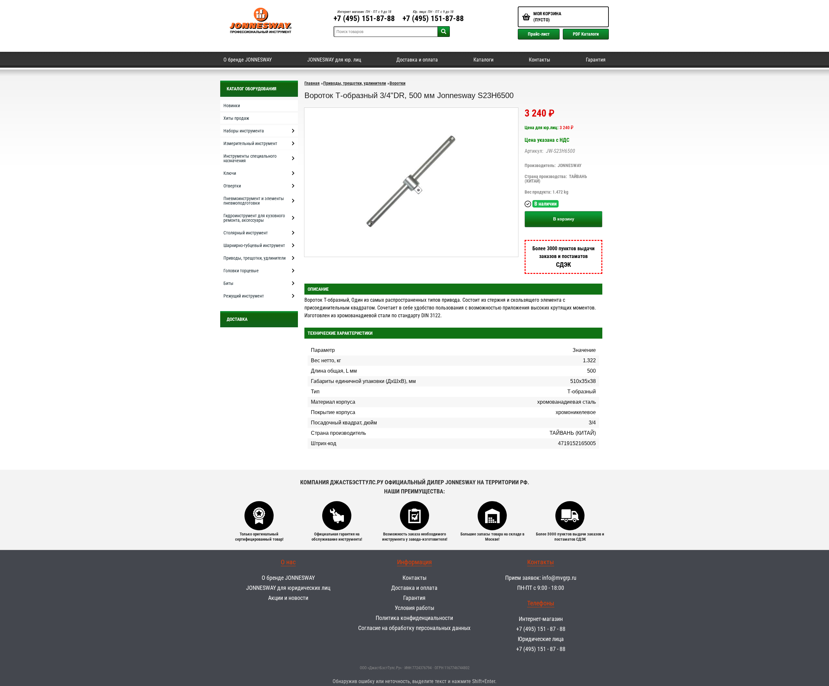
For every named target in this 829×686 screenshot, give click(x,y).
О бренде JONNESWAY (247, 60)
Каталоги (483, 60)
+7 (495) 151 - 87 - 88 (540, 628)
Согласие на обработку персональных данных (414, 627)
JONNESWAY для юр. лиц (334, 60)
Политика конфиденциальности (414, 617)
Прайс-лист (539, 34)
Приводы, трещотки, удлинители (354, 83)
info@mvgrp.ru (559, 577)
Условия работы (414, 607)
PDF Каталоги (586, 34)
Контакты (539, 60)
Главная (312, 83)
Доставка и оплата (417, 60)
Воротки (397, 83)
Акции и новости (288, 597)
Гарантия (596, 60)
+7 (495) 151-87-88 (364, 18)
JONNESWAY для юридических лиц (288, 587)
